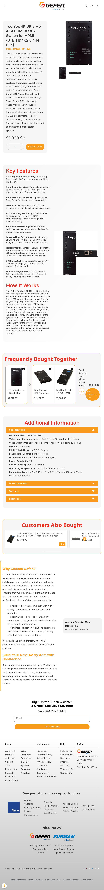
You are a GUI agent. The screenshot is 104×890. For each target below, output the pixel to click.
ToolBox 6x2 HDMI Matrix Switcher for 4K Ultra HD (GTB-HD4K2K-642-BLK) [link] (42, 392)
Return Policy (43, 758)
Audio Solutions (71, 807)
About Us (41, 751)
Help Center (66, 751)
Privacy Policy (43, 762)
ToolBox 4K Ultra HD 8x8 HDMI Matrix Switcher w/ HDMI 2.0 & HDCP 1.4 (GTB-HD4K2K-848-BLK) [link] (64, 392)
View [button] (62, 544)
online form (82, 629)
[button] (5, 6)
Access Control (70, 804)
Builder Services (71, 811)
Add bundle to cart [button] (92, 394)
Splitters (25, 765)
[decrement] (9, 147)
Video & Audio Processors (11, 765)
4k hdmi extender (71, 880)
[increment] (20, 147)
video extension (35, 880)
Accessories (11, 780)
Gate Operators (32, 807)
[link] (16, 376)
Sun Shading (50, 813)
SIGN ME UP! (52, 727)
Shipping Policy (44, 754)
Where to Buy (67, 769)
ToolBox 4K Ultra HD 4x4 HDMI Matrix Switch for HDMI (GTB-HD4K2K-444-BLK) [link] (16, 392)
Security (48, 802)
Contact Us (66, 773)
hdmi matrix (87, 880)
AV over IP (10, 751)
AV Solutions (88, 809)
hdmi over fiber (52, 880)
